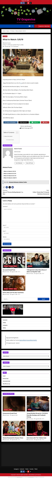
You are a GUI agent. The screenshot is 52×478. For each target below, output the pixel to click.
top (21, 83)
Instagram (5, 325)
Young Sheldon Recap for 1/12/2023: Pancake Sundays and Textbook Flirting (37, 415)
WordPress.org (6, 383)
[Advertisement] (26, 455)
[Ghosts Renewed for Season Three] (14, 428)
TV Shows (5, 36)
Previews (6, 266)
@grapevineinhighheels (12, 337)
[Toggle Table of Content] (16, 132)
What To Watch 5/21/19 (10, 175)
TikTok (4, 327)
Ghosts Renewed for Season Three (13, 438)
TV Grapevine (26, 19)
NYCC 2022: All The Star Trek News (13, 292)
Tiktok (35, 469)
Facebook (5, 320)
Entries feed (5, 378)
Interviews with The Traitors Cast (36, 438)
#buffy (35, 340)
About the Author (8, 136)
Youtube (31, 469)
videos (15, 266)
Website (4, 237)
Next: (41, 192)
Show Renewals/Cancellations (10, 434)
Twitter (4, 322)
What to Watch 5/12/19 (10, 173)
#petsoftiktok (22, 340)
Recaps (29, 409)
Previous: (13, 192)
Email (4, 231)
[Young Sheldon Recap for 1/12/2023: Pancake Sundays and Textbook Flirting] (38, 403)
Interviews (30, 434)
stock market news (31, 477)
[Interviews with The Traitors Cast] (38, 428)
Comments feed (6, 381)
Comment (5, 206)
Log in (4, 375)
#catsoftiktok (29, 340)
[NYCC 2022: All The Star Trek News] (14, 283)
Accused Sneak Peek (9, 270)
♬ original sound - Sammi (13, 343)
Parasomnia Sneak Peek (10, 413)
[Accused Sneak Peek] (14, 260)
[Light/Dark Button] (30, 26)
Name (4, 225)
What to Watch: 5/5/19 (10, 171)
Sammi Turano (7, 43)
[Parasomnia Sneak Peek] (14, 403)
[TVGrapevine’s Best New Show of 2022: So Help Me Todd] (38, 260)
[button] (32, 26)
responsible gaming (19, 477)
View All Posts (29, 163)
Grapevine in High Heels (44, 26)
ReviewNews (32, 474)
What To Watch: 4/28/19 (10, 178)
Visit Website (19, 163)
